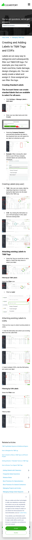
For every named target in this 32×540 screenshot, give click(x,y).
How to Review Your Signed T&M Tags (12, 465)
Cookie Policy (22, 512)
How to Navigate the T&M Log (10, 450)
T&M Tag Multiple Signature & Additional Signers (15, 446)
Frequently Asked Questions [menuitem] (11, 474)
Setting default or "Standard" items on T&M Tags (15, 461)
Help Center (5, 37)
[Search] (28, 25)
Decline (16, 532)
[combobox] (14, 25)
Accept (16, 528)
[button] (28, 470)
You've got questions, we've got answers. (15, 20)
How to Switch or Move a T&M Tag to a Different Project (15, 455)
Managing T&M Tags (18, 37)
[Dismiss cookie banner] (26, 497)
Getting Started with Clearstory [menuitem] (12, 470)
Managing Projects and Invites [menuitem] (12, 488)
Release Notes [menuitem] (7, 477)
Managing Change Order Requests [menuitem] (13, 492)
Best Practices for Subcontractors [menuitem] (13, 481)
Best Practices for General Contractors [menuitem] (14, 484)
